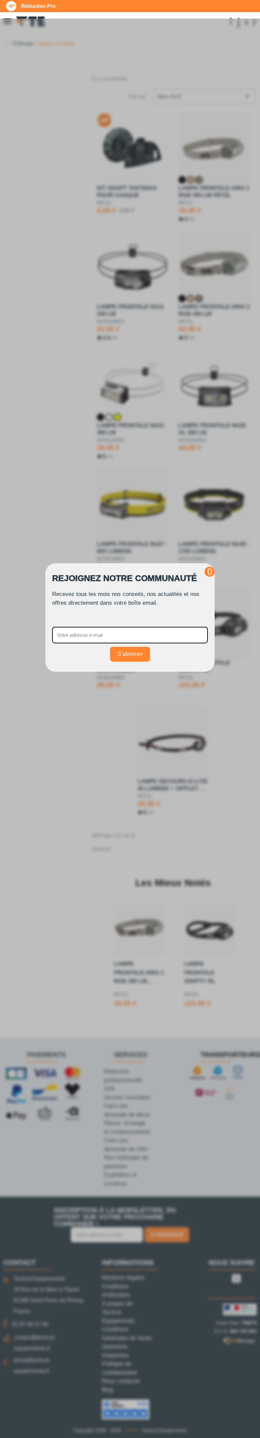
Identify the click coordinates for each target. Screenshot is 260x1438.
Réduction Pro (38, 6)
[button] (209, 572)
